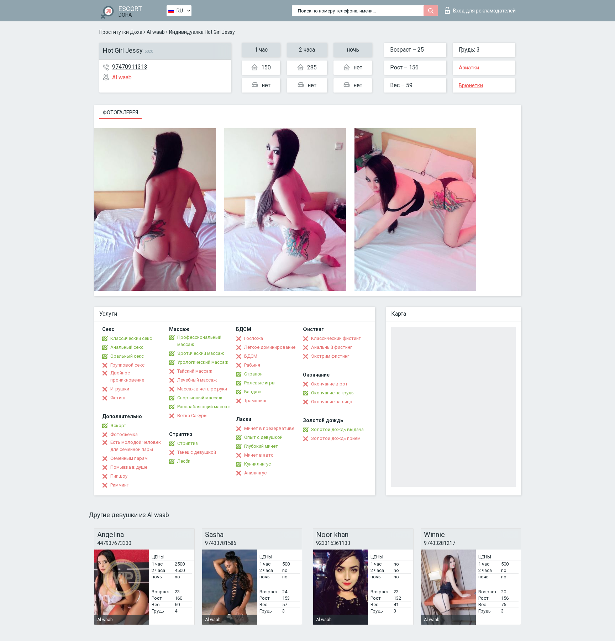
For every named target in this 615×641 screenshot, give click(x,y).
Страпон (253, 374)
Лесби (183, 461)
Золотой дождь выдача (337, 429)
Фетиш (117, 397)
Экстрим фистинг (330, 356)
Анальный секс (126, 347)
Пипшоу (118, 476)
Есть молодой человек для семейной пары (135, 446)
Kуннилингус (257, 464)
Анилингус (255, 473)
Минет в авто (259, 455)
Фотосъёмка (124, 434)
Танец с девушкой (196, 452)
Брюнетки (471, 85)
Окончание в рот (329, 384)
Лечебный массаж (197, 380)
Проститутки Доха (120, 32)
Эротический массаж (200, 353)
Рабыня (252, 365)
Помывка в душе (128, 467)
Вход (484, 11)
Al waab (156, 32)
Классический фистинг (336, 338)
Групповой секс (127, 365)
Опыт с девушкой (263, 437)
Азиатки (469, 67)
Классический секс (131, 338)
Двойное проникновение (127, 376)
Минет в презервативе (269, 428)
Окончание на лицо (331, 401)
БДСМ (250, 356)
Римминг (119, 485)
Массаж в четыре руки (202, 389)
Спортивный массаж (199, 397)
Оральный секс (127, 356)
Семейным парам (129, 458)
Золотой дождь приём (336, 438)
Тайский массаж (194, 371)
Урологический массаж (202, 362)
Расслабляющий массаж (204, 406)
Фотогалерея (120, 112)
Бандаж (252, 391)
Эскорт (118, 425)
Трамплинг (255, 400)
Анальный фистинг (331, 347)
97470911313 (129, 66)
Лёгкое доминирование (269, 347)
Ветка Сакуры (192, 415)
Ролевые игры (259, 382)
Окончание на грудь (332, 392)
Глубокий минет (261, 446)
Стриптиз (187, 443)
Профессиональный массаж (199, 341)
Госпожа (253, 338)
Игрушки (119, 389)
